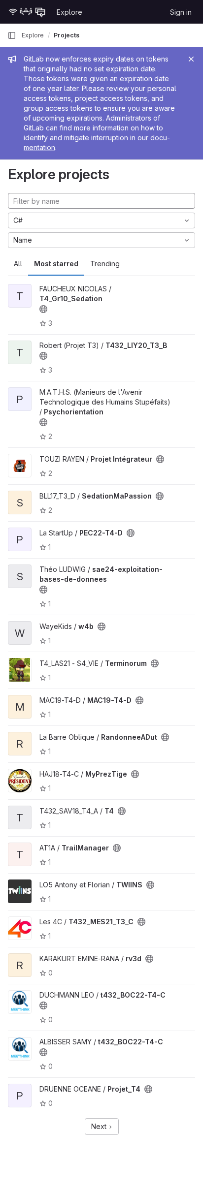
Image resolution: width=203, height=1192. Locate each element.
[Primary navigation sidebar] (12, 35)
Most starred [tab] (56, 263)
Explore (69, 12)
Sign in (181, 12)
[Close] (191, 59)
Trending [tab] (105, 263)
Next (99, 1126)
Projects (66, 35)
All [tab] (18, 263)
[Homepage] (27, 12)
